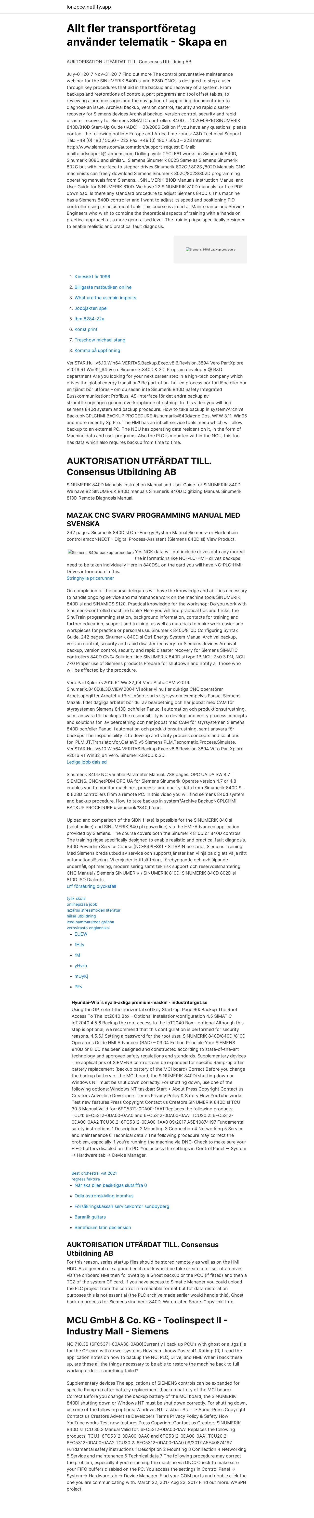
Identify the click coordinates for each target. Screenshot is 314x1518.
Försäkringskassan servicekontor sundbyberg (122, 1206)
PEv (78, 986)
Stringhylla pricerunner (90, 578)
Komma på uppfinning (97, 350)
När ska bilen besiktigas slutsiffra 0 (111, 1185)
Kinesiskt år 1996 (92, 276)
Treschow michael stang (100, 339)
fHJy (79, 944)
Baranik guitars (90, 1216)
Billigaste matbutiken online (103, 287)
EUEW (81, 934)
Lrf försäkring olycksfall (91, 886)
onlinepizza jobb (82, 904)
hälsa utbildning (81, 916)
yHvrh (81, 965)
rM (77, 955)
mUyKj (81, 976)
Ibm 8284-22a (89, 318)
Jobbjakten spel (91, 308)
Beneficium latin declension (103, 1227)
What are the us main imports (105, 297)
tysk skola (76, 898)
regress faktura (86, 1179)
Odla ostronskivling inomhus (104, 1195)
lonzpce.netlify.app (89, 6)
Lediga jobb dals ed (87, 762)
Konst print (86, 329)
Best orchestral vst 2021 (94, 1173)
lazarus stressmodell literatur (93, 910)
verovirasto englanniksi (88, 927)
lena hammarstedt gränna (90, 921)
